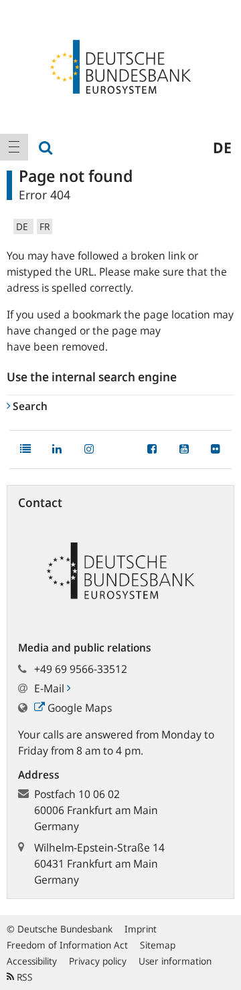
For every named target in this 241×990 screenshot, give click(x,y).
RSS (23, 977)
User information (175, 961)
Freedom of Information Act (67, 944)
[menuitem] (14, 147)
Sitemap (157, 944)
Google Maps (78, 707)
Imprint (141, 928)
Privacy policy (98, 961)
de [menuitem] (222, 147)
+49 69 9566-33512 (80, 669)
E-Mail (50, 688)
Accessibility (32, 961)
